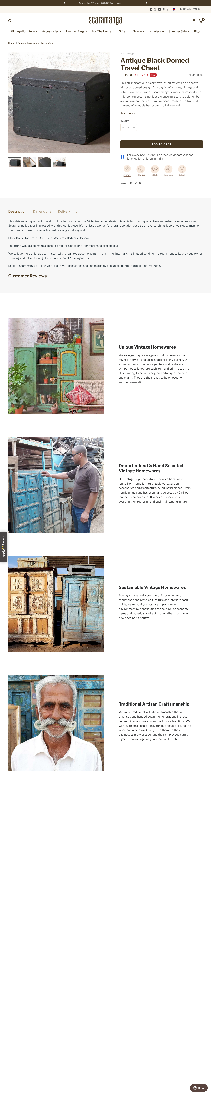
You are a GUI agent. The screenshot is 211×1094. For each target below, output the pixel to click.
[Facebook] (151, 9)
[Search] (10, 20)
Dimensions (42, 211)
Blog (197, 31)
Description (17, 211)
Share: (123, 183)
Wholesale (156, 31)
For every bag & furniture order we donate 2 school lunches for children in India (160, 156)
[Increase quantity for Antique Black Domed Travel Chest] (134, 127)
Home (11, 43)
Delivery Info (68, 211)
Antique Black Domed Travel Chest (36, 43)
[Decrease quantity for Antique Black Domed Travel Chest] (123, 127)
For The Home (101, 31)
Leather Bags (75, 31)
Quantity (124, 120)
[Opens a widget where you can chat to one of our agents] (199, 1088)
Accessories (50, 31)
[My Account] (194, 20)
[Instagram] (155, 9)
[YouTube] (159, 9)
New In (137, 31)
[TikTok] (168, 9)
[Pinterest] (164, 9)
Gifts (122, 31)
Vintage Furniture (23, 31)
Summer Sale (178, 31)
